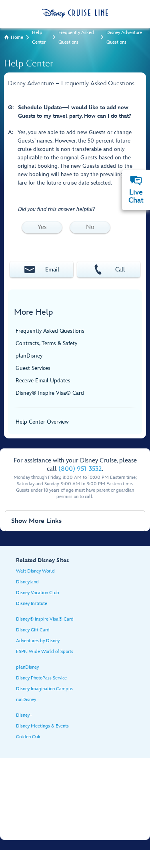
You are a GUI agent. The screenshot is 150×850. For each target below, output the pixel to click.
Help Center (39, 37)
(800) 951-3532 (80, 469)
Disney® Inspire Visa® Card (50, 393)
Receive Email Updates (43, 380)
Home (17, 37)
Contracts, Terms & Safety (46, 343)
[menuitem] (136, 181)
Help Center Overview (42, 421)
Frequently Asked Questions (76, 37)
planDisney (29, 355)
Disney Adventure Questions (124, 37)
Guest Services (33, 368)
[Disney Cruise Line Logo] (75, 13)
